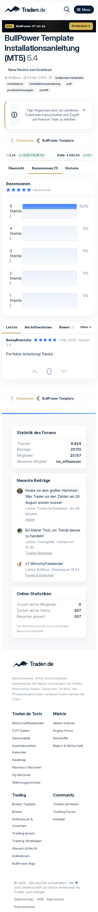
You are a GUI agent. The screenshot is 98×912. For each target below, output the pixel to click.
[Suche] (67, 10)
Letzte (11, 327)
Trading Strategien (38, 553)
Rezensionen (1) (45, 168)
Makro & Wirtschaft (68, 746)
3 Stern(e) (16, 256)
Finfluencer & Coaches (22, 822)
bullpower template (69, 78)
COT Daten (20, 731)
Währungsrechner (26, 782)
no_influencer (68, 461)
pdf (69, 84)
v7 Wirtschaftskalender (44, 563)
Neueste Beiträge (33, 480)
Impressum (55, 899)
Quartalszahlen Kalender (24, 749)
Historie (71, 168)
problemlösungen (20, 90)
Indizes (69, 723)
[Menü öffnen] (84, 10)
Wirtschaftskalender (28, 723)
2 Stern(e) (16, 278)
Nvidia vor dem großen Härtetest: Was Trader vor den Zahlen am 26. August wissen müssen (52, 496)
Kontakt (59, 819)
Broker (17, 812)
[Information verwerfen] (83, 110)
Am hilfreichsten (38, 327)
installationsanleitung (44, 84)
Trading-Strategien (27, 841)
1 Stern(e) (16, 300)
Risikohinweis (24, 907)
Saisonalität (21, 738)
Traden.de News (66, 804)
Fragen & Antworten (39, 575)
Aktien (30, 519)
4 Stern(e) (16, 233)
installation (15, 84)
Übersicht (16, 168)
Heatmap (19, 760)
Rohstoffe (60, 738)
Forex (68, 731)
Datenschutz (24, 899)
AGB (40, 899)
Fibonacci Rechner (26, 767)
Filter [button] (84, 327)
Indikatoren (21, 856)
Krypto (58, 731)
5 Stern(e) (16, 211)
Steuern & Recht (24, 848)
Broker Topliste (23, 804)
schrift (43, 90)
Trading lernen (23, 833)
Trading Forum (64, 812)
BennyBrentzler (18, 340)
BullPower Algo (23, 863)
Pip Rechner (21, 775)
